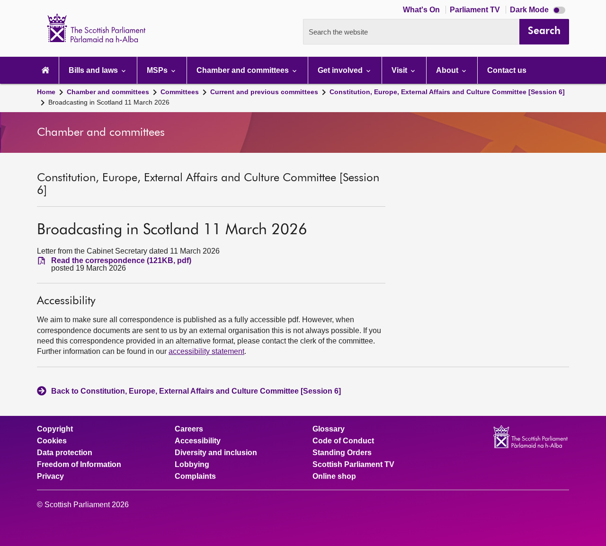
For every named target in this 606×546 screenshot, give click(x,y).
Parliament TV (476, 10)
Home (46, 92)
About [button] (448, 70)
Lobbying (192, 464)
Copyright (55, 429)
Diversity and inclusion (216, 453)
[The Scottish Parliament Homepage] (45, 70)
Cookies (52, 441)
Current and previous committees (264, 92)
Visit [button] (400, 70)
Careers (189, 429)
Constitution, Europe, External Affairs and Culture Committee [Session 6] (447, 92)
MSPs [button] (158, 70)
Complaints (195, 476)
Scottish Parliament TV (353, 464)
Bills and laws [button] (94, 70)
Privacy (50, 476)
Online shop (334, 476)
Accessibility (198, 441)
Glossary (328, 429)
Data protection (64, 453)
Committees (179, 92)
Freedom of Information (79, 464)
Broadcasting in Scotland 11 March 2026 (108, 102)
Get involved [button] (341, 70)
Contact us (506, 70)
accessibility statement (206, 351)
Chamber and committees (108, 92)
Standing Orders (342, 453)
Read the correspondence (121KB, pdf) (121, 260)
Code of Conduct (343, 441)
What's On (422, 10)
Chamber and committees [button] (243, 70)
